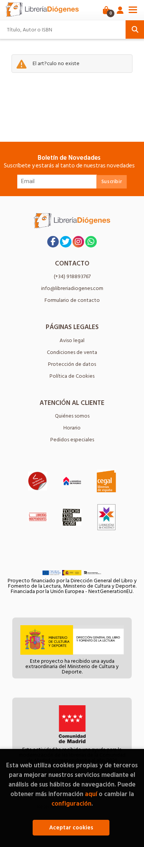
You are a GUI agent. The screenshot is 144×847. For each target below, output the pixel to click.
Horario (72, 427)
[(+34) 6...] (91, 241)
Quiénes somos (72, 415)
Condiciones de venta (72, 352)
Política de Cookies (72, 376)
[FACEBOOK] (53, 241)
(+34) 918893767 (72, 276)
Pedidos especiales (72, 439)
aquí (91, 794)
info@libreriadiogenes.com (72, 288)
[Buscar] (135, 29)
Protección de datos (72, 364)
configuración (71, 803)
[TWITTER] (65, 241)
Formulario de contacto (72, 300)
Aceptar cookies (71, 827)
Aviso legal (72, 340)
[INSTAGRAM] (78, 241)
